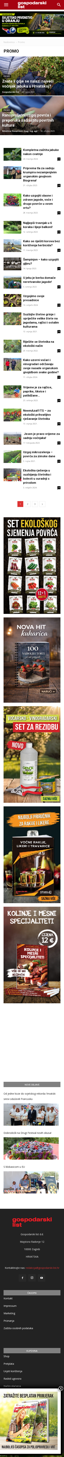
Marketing (9, 1313)
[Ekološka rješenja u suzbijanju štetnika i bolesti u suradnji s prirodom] (12, 474)
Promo (6, 76)
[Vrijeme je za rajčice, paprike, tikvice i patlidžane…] (12, 391)
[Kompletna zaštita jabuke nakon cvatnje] (12, 154)
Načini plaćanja (12, 1386)
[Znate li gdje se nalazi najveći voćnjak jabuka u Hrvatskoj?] (32, 84)
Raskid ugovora (12, 1378)
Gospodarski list (10, 92)
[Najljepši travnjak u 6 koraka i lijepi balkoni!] (12, 227)
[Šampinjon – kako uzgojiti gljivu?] (12, 263)
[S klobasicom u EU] (31, 1182)
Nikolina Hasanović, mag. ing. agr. (20, 131)
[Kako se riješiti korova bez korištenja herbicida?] (12, 245)
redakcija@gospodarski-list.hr (42, 1267)
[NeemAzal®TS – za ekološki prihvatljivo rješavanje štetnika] (12, 415)
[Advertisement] (32, 1042)
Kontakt (8, 1298)
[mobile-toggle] (6, 5)
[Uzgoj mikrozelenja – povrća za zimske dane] (12, 456)
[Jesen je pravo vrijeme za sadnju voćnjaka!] (12, 438)
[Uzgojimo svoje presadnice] (12, 300)
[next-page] (42, 504)
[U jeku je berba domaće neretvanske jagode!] (12, 282)
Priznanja (9, 1320)
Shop (6, 1356)
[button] (59, 5)
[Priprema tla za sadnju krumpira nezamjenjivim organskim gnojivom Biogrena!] (12, 172)
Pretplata (9, 1363)
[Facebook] (22, 1278)
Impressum (10, 1305)
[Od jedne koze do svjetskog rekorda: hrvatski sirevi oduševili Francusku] (31, 1114)
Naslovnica (9, 42)
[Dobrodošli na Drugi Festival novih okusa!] (31, 1148)
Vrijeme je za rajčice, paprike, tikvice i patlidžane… (37, 391)
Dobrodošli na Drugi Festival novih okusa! (27, 1133)
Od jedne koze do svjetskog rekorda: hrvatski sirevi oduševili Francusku (29, 1096)
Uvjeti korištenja (13, 1371)
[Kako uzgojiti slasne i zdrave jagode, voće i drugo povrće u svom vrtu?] (12, 200)
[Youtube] (41, 1278)
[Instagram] (32, 1277)
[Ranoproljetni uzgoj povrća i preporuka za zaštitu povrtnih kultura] (32, 123)
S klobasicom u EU (14, 1166)
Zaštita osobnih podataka (18, 1328)
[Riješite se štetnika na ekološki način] (12, 346)
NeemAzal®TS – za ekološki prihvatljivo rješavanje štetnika (37, 414)
